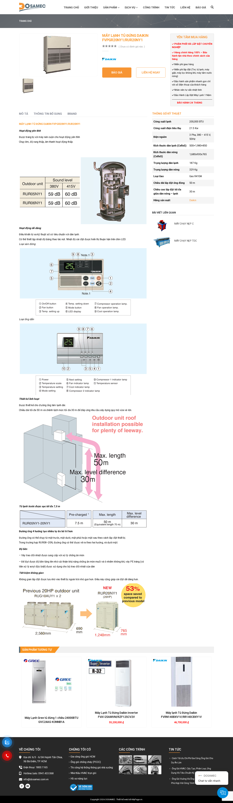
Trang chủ (71, 7)
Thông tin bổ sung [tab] (48, 113)
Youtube (27, 786)
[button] (212, 7)
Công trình (151, 7)
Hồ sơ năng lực (79, 778)
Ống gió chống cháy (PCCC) (86, 761)
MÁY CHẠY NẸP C (184, 223)
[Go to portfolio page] (125, 759)
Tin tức (170, 7)
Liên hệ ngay (151, 72)
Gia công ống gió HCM (83, 756)
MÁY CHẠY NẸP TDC (185, 240)
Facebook (21, 786)
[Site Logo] (32, 7)
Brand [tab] (72, 113)
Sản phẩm (110, 7)
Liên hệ (185, 7)
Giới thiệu (91, 7)
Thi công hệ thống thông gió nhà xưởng (92, 767)
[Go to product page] (51, 682)
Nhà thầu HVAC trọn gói (83, 773)
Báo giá (201, 7)
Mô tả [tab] (23, 113)
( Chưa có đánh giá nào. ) (132, 46)
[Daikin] (109, 59)
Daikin (192, 200)
